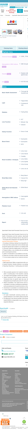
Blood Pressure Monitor (19, 388)
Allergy (3, 383)
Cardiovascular (5, 380)
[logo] (4, 7)
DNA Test (4, 388)
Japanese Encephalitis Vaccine (20, 383)
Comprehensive (5, 373)
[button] (23, 31)
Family (25, 428)
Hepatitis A (17, 377)
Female (3, 374)
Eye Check (4, 389)
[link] (5, 415)
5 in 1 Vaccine (17, 379)
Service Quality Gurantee (16, 331)
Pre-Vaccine (4, 375)
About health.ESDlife (6, 427)
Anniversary (20, 428)
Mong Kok (3, 311)
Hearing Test (4, 390)
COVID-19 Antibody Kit (6, 377)
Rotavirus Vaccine (18, 382)
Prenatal (3, 382)
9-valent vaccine (18, 374)
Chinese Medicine (5, 391)
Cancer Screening (5, 385)
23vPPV (16, 375)
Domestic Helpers (5, 386)
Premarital (5, 331)
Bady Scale (17, 391)
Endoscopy (4, 384)
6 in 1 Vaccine (17, 380)
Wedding (14, 428)
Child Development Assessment (8, 392)
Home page (2, 10)
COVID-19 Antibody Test (6, 376)
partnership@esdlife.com (8, 406)
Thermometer (17, 390)
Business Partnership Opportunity (17, 427)
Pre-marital (4, 381)
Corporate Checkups (6, 393)
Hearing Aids (17, 393)
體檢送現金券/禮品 (20, 7)
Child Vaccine (17, 373)
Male (3, 379)
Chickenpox (17, 381)
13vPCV (16, 376)
